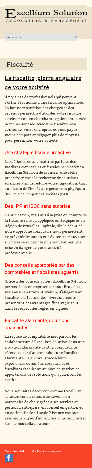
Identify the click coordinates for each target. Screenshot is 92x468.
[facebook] (9, 458)
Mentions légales (49, 451)
